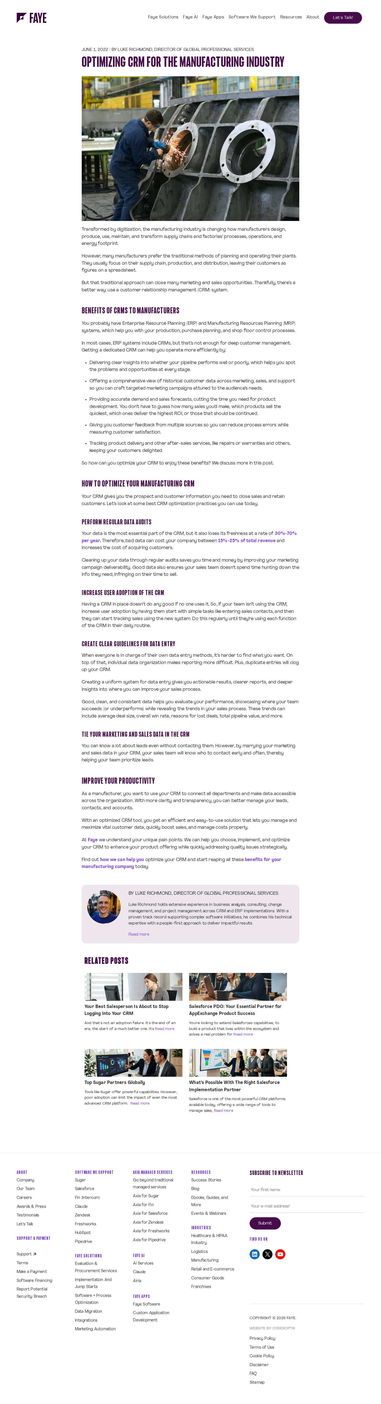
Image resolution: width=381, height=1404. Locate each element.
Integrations (86, 1320)
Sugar (80, 1180)
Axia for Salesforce (150, 1214)
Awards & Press (31, 1207)
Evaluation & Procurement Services (96, 1267)
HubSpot (83, 1233)
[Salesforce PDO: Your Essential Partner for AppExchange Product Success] (238, 987)
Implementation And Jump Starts (93, 1283)
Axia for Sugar (146, 1196)
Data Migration (88, 1312)
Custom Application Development (151, 1316)
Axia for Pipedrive (149, 1240)
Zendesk (82, 1215)
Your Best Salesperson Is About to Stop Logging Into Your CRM (127, 1010)
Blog (195, 1189)
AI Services (143, 1263)
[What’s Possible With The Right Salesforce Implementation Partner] (238, 1063)
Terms (22, 1263)
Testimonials (28, 1215)
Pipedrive (83, 1242)
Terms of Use (262, 1347)
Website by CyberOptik (272, 1328)
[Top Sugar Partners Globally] (133, 1063)
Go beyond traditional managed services (153, 1184)
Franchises (201, 1287)
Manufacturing (204, 1260)
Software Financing (34, 1281)
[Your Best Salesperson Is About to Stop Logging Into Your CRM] (133, 987)
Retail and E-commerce (212, 1269)
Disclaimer (259, 1365)
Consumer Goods (207, 1278)
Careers (24, 1198)
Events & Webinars (208, 1214)
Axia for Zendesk (148, 1222)
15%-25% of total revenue (247, 541)
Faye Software (146, 1304)
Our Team (26, 1189)
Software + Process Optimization (93, 1299)
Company (25, 1180)
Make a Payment (32, 1272)
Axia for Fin (143, 1205)
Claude (81, 1207)
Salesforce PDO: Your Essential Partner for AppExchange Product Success (235, 1010)
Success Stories (206, 1180)
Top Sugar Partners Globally (115, 1083)
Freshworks (85, 1224)
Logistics (199, 1252)
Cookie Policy (262, 1356)
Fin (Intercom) (87, 1198)
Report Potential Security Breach (32, 1293)
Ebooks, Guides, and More (209, 1201)
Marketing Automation (95, 1329)
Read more (139, 935)
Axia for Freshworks (151, 1231)
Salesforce (84, 1189)
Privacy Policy (263, 1339)
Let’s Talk (25, 1224)
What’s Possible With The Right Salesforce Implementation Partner (234, 1086)
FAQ (253, 1374)
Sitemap (257, 1383)
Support (25, 1254)
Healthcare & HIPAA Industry (209, 1239)
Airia (137, 1281)
